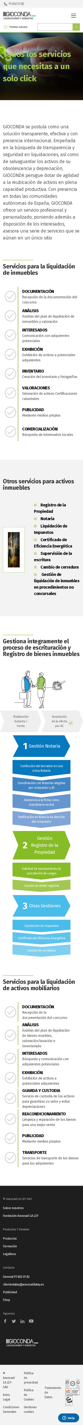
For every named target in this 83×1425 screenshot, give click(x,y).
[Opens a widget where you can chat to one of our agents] (68, 1418)
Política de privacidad (31, 1377)
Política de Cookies (29, 1394)
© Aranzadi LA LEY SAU (9, 1380)
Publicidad (10, 1292)
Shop (6, 1300)
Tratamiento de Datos (51, 1392)
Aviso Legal (6, 1397)
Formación (10, 1246)
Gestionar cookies (30, 1409)
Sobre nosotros (13, 1208)
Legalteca (9, 1254)
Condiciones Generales (10, 1409)
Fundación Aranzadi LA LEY (20, 1216)
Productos (10, 1238)
